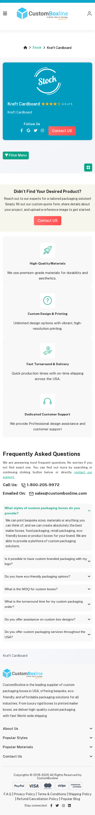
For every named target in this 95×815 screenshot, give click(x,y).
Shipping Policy (80, 794)
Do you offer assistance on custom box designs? (40, 619)
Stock (37, 47)
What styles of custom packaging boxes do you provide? (42, 510)
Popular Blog (70, 799)
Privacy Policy (24, 794)
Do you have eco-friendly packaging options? (37, 576)
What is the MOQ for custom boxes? (31, 589)
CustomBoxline (47, 778)
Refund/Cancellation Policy (37, 799)
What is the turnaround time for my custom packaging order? (44, 604)
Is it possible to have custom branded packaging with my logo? (46, 561)
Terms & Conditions (51, 794)
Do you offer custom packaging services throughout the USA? (45, 634)
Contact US (62, 131)
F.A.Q (7, 794)
